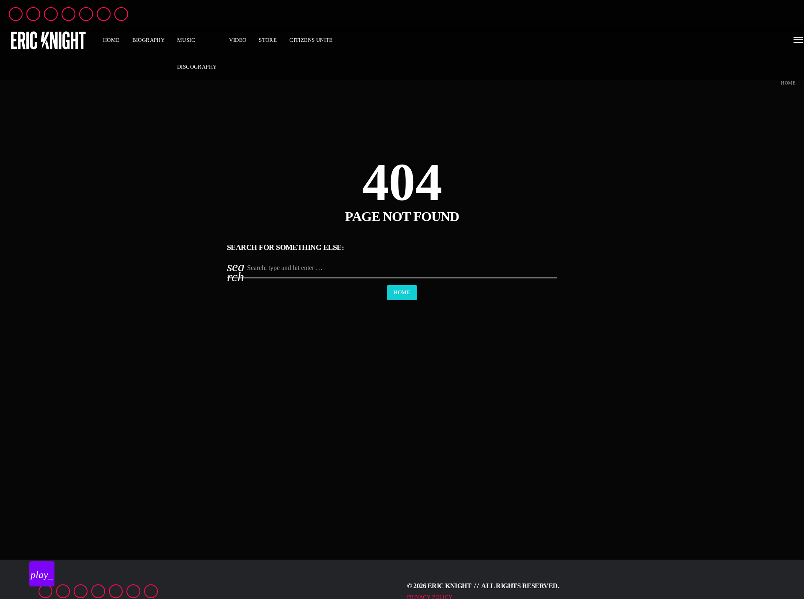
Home (788, 83)
